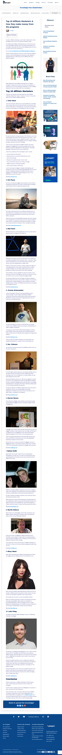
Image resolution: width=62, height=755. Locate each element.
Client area (5, 732)
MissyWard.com (14, 608)
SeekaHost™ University (7, 728)
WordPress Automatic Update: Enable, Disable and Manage (49, 97)
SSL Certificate (20, 736)
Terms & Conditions (6, 752)
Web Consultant (6, 736)
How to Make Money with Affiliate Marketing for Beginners (22, 51)
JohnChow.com (14, 176)
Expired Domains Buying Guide (37, 726)
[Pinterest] (25, 706)
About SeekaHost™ (6, 726)
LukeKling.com (14, 675)
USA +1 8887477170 (50, 735)
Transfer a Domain (20, 728)
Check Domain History (21, 732)
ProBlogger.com (14, 447)
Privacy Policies (11, 752)
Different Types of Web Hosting (38, 728)
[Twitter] (20, 706)
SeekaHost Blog (6, 734)
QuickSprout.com (14, 286)
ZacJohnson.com (14, 394)
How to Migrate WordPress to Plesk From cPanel (50, 103)
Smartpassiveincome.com (16, 225)
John (13, 30)
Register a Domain (20, 726)
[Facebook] (18, 706)
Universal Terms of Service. (17, 751)
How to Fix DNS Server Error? (37, 739)
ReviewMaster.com (14, 506)
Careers (4, 738)
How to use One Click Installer (37, 730)
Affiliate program (28, 694)
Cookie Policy (16, 752)
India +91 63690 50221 (50, 739)
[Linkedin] (22, 706)
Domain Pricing (20, 734)
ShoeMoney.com (14, 337)
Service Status (49, 741)
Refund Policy (20, 752)
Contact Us (5, 730)
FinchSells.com (14, 548)
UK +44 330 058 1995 (50, 737)
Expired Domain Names (21, 730)
